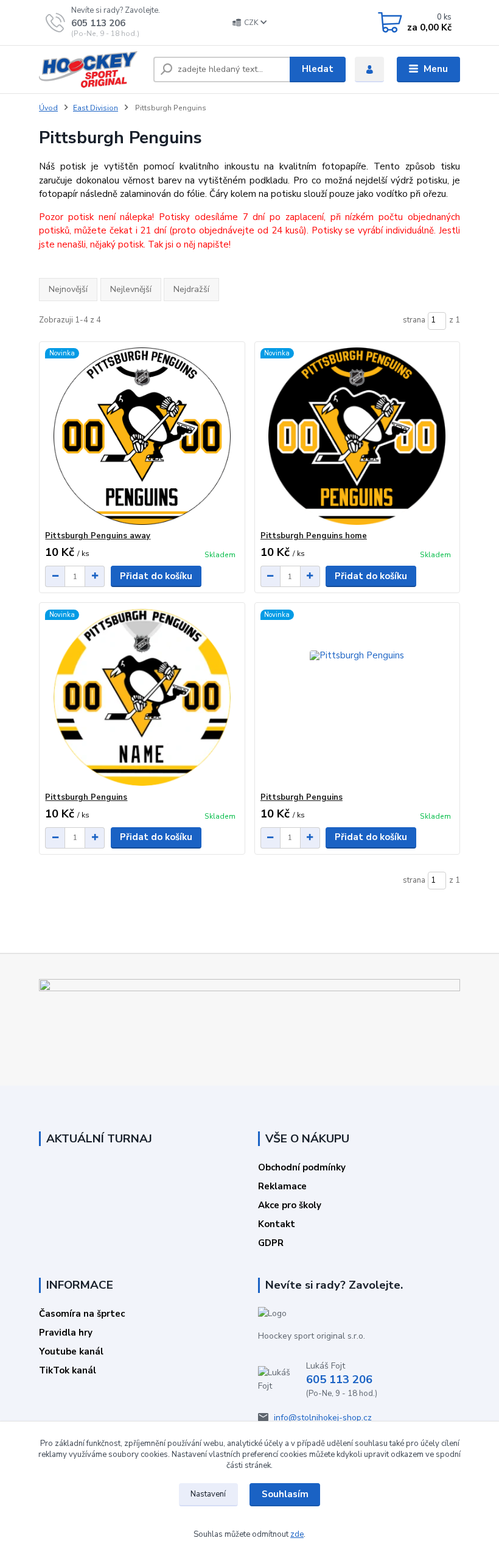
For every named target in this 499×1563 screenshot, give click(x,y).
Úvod (48, 108)
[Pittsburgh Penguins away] (142, 436)
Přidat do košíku (156, 576)
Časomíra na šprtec (82, 1314)
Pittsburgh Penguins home (313, 535)
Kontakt (276, 1224)
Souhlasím (285, 1494)
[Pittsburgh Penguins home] (357, 436)
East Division (95, 108)
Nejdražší (191, 289)
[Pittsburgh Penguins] (142, 697)
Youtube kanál (71, 1351)
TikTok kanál (67, 1370)
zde (297, 1534)
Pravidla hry (65, 1332)
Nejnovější (68, 289)
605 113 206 (98, 23)
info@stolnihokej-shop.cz (323, 1417)
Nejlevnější (131, 289)
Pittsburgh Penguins (86, 797)
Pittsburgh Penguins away (97, 535)
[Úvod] (91, 69)
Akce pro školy (289, 1205)
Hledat (317, 69)
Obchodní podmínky (302, 1167)
